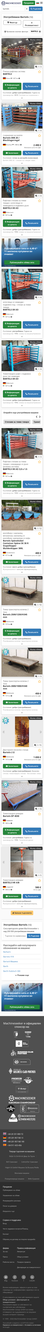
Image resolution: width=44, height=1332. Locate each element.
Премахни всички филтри (17, 31)
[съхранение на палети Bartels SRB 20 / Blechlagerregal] (22, 117)
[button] (41, 3)
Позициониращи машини (14, 1179)
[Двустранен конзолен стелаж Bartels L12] (22, 732)
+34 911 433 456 (15, 1145)
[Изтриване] (27, 9)
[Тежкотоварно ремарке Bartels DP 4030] (22, 795)
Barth (5, 966)
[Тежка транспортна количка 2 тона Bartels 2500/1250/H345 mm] (22, 591)
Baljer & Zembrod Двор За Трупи (22, 1156)
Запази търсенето (23, 913)
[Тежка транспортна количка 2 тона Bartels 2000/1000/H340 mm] (22, 663)
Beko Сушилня (33, 1179)
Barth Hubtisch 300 (11, 971)
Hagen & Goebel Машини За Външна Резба (22, 1167)
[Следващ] (40, 53)
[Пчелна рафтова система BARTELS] (22, 53)
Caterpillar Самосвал (29, 1162)
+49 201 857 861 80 (16, 1141)
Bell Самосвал (11, 1162)
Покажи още (23, 975)
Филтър (13, 22)
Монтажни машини (22, 1173)
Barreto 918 (8, 956)
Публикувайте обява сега (22, 262)
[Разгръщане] (22, 98)
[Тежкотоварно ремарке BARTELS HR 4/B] (22, 862)
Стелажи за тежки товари (17, 422)
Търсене (36, 9)
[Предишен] (3, 53)
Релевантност (31, 25)
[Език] (37, 3)
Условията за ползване (33, 1325)
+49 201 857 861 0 (15, 1138)
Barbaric (7, 952)
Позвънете (33, 86)
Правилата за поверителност (13, 1325)
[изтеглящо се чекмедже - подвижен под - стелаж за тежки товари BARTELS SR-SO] (22, 284)
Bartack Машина (10, 961)
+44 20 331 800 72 (15, 1134)
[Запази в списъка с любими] (39, 71)
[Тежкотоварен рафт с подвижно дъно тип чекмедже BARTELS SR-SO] (22, 355)
